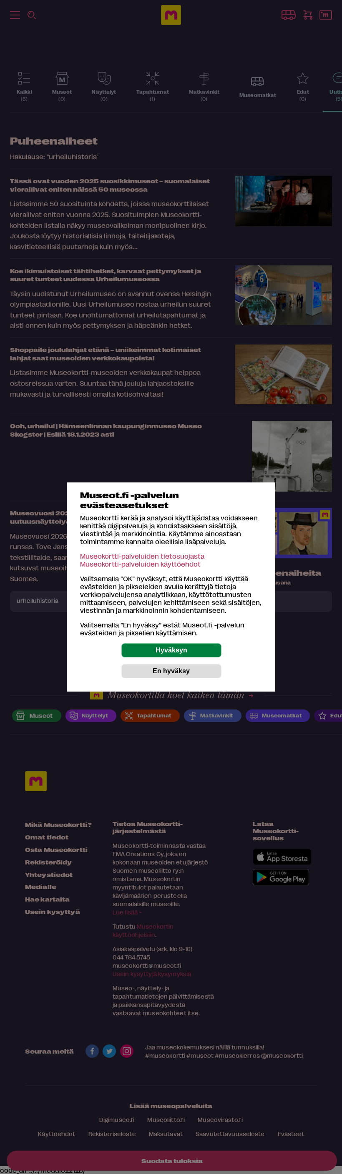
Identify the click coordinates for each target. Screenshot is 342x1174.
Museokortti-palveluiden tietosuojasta (142, 556)
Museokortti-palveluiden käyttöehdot (140, 564)
